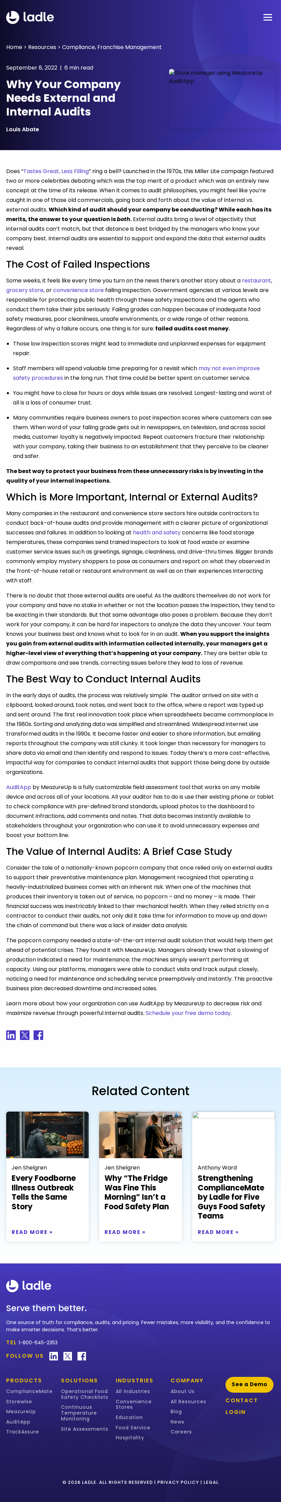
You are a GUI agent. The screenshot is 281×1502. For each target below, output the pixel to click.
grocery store (25, 290)
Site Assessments (84, 1429)
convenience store (78, 290)
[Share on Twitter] (24, 1035)
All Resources (188, 1402)
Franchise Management (129, 47)
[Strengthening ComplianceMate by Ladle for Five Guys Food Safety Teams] (233, 1134)
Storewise (19, 1402)
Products (24, 1380)
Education (129, 1417)
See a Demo (249, 1384)
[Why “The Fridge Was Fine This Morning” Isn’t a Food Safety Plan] (140, 1134)
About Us (183, 1391)
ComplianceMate (29, 1391)
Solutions (79, 1380)
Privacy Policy (178, 1482)
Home (14, 47)
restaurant (256, 280)
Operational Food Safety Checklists (84, 1394)
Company (187, 1380)
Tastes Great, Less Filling (56, 171)
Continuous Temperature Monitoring (79, 1412)
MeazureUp (21, 1412)
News (177, 1422)
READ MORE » (32, 1232)
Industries (135, 1380)
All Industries (133, 1391)
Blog (176, 1412)
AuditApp (18, 787)
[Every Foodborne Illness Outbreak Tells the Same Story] (47, 1134)
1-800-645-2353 (38, 1342)
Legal (211, 1482)
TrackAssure (22, 1432)
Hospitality (130, 1438)
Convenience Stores (134, 1404)
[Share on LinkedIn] (11, 1035)
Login (235, 1412)
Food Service (133, 1428)
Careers (181, 1432)
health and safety (157, 532)
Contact (241, 1400)
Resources (42, 47)
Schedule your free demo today (188, 1013)
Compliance (78, 47)
